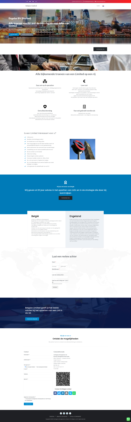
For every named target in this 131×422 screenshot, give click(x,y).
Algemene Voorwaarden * (37, 398)
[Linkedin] (62, 393)
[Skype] (70, 393)
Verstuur (55, 287)
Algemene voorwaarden (62, 416)
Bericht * (26, 379)
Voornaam (54, 266)
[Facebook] (55, 393)
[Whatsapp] (74, 393)
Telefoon (26, 374)
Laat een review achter (58, 275)
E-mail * (26, 369)
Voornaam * (26, 354)
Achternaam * (27, 359)
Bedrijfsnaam (56, 269)
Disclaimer (52, 416)
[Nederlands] (103, 5)
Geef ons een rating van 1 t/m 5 (60, 280)
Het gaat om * (27, 365)
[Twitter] (59, 393)
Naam (54, 262)
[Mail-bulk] (66, 393)
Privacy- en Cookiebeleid (75, 416)
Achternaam (63, 266)
